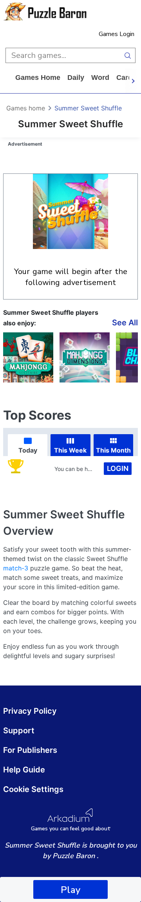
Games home (37, 77)
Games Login (116, 34)
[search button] (128, 55)
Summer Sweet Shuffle (88, 108)
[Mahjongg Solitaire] (28, 357)
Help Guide (24, 769)
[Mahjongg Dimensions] (85, 357)
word (100, 77)
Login (117, 468)
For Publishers (30, 750)
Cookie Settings (33, 789)
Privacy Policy (30, 711)
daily (75, 77)
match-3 (15, 568)
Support (18, 730)
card (124, 77)
